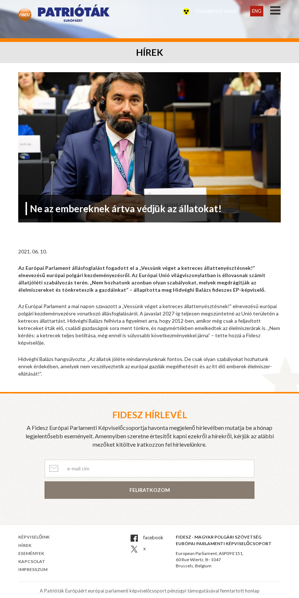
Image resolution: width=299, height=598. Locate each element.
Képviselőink (34, 537)
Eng (256, 11)
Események (31, 553)
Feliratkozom (149, 490)
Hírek (24, 545)
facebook (152, 537)
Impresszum (32, 569)
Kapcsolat (31, 561)
